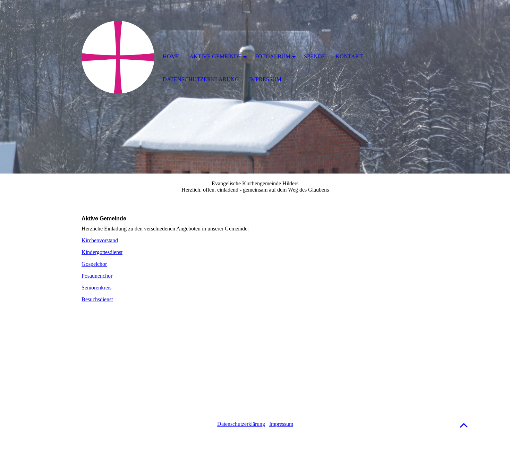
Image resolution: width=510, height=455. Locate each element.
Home (171, 56)
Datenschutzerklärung (241, 424)
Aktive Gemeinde (215, 56)
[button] (463, 425)
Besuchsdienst (97, 299)
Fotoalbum (272, 56)
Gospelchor (94, 264)
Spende (314, 56)
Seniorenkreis (96, 287)
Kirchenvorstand (100, 240)
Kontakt (349, 56)
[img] (118, 57)
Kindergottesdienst (102, 252)
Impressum (281, 424)
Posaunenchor (97, 276)
